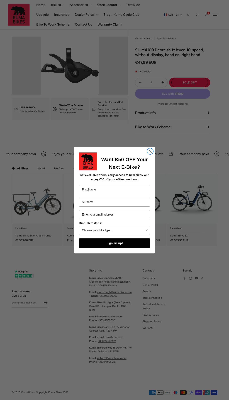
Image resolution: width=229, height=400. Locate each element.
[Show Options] (146, 230)
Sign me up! (114, 243)
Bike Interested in (91, 223)
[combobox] (113, 230)
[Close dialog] (150, 151)
